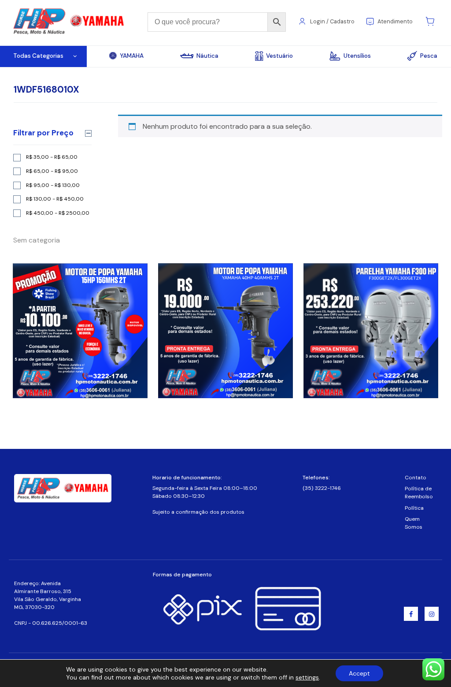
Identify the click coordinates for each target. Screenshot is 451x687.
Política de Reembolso (419, 492)
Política (414, 508)
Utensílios (357, 56)
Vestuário (279, 56)
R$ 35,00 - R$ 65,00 (52, 157)
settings (307, 677)
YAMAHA (132, 56)
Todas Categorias (38, 56)
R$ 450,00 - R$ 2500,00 (57, 213)
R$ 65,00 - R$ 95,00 (52, 171)
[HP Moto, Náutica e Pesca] (69, 22)
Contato (415, 477)
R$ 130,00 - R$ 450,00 (55, 198)
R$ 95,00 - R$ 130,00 (53, 185)
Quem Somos (413, 522)
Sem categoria (36, 240)
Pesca (428, 56)
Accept (359, 673)
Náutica (207, 56)
